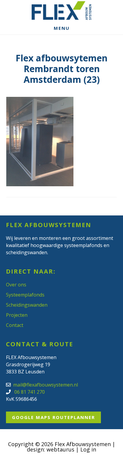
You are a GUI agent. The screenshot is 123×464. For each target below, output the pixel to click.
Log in (88, 449)
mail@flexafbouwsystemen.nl (45, 384)
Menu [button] (62, 28)
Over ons (16, 284)
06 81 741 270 (29, 392)
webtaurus (60, 449)
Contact (14, 325)
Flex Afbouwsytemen (61, 10)
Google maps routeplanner (53, 417)
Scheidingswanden (26, 305)
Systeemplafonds (25, 294)
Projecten (16, 315)
